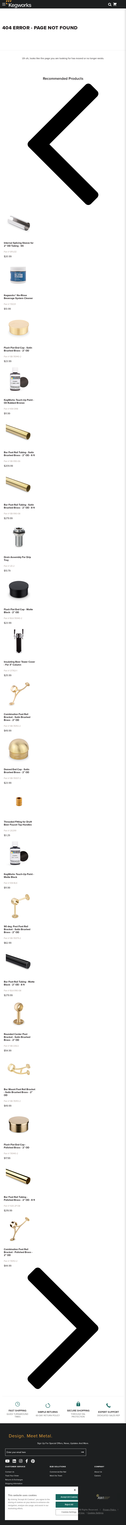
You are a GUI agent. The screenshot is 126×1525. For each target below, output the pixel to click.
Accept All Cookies (69, 1497)
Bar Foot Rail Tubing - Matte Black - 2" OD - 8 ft (19, 983)
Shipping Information (13, 1483)
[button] (63, 145)
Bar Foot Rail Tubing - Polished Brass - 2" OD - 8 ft (19, 1199)
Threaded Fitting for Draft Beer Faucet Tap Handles (18, 823)
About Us (98, 1472)
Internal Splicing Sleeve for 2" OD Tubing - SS (18, 244)
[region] (41, 1503)
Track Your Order (12, 1476)
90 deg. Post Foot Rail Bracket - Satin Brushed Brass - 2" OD (17, 929)
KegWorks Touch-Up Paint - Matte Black (19, 876)
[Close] (75, 1490)
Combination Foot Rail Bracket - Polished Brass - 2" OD (18, 1252)
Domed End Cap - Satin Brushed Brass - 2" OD (16, 771)
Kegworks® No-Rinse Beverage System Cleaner (18, 297)
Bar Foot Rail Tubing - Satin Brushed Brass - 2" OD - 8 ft (19, 506)
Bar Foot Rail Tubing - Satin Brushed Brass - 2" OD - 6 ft (19, 454)
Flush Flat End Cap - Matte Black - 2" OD (18, 611)
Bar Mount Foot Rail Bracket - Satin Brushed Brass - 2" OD (19, 1092)
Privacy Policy (109, 1509)
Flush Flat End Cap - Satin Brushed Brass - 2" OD (18, 349)
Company (99, 1467)
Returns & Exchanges (14, 1480)
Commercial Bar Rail (58, 1472)
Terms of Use (78, 1513)
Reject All (69, 1504)
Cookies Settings (69, 1512)
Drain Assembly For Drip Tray (17, 559)
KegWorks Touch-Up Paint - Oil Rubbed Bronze (19, 401)
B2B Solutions (58, 1467)
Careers (97, 1476)
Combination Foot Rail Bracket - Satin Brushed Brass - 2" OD (17, 717)
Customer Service (15, 1467)
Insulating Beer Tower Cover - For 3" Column (19, 663)
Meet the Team (56, 1476)
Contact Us (9, 1472)
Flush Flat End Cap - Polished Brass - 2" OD (16, 1146)
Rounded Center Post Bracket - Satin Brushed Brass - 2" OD (17, 1037)
